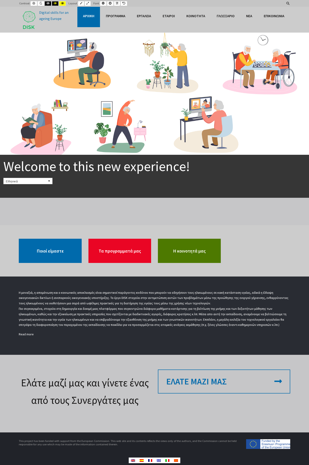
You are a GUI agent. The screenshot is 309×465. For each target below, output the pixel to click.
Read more (26, 334)
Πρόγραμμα (115, 16)
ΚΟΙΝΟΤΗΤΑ (195, 16)
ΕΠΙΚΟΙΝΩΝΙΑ (274, 16)
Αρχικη (88, 16)
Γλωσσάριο (226, 16)
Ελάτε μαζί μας (196, 381)
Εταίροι (169, 16)
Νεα (249, 16)
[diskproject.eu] (45, 20)
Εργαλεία (144, 16)
